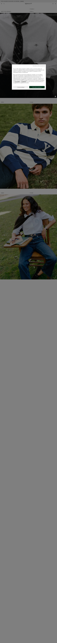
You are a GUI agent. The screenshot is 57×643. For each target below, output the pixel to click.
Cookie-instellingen (20, 87)
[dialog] (29, 77)
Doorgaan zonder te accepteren (39, 65)
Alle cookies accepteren (36, 87)
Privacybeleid (17, 81)
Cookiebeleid (23, 81)
